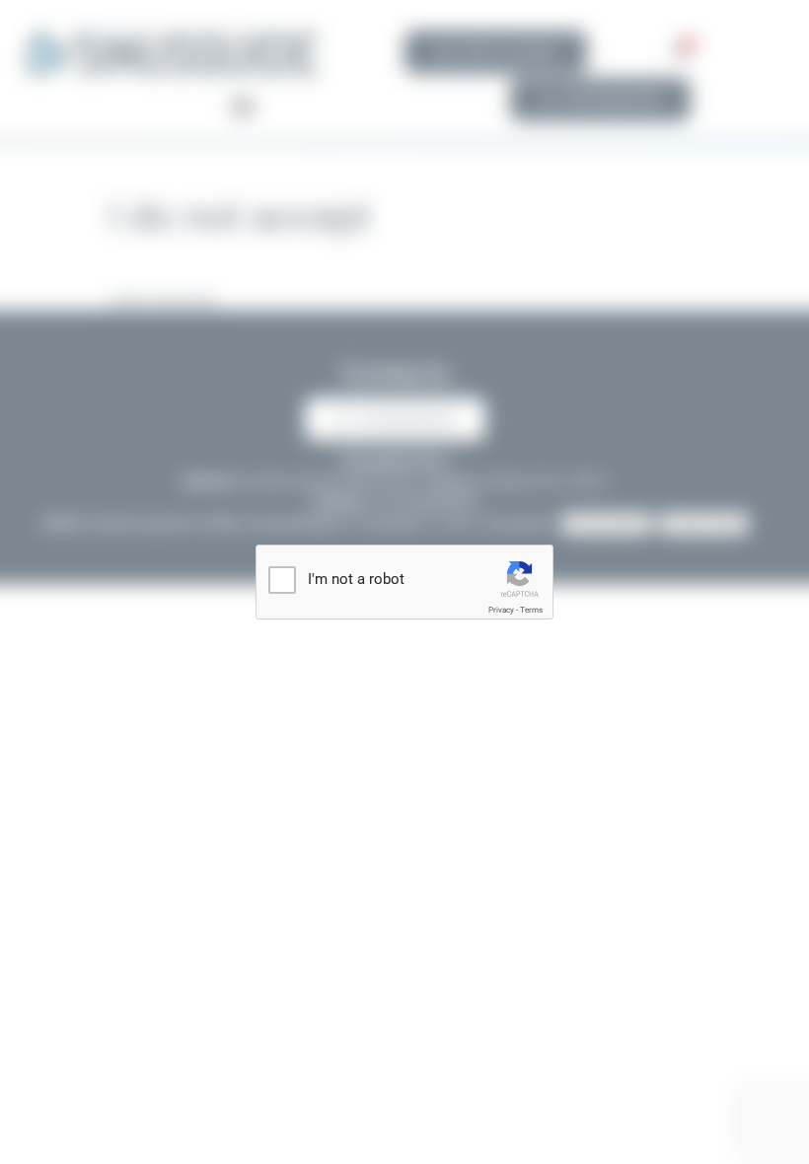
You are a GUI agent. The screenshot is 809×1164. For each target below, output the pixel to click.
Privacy (501, 610)
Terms (531, 610)
